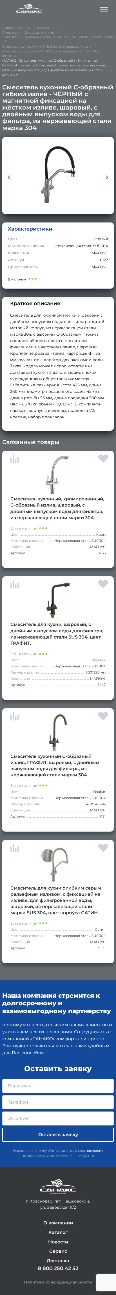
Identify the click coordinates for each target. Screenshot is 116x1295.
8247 (101, 685)
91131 (102, 948)
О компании (58, 1223)
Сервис (58, 1251)
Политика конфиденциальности (58, 1282)
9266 (102, 553)
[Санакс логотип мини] (58, 1187)
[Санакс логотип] (29, 9)
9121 (102, 816)
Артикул (17, 553)
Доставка (58, 1260)
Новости (58, 1242)
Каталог (58, 1232)
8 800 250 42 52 (58, 1268)
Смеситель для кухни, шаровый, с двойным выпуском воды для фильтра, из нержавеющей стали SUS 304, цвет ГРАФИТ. (56, 634)
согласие (95, 1150)
